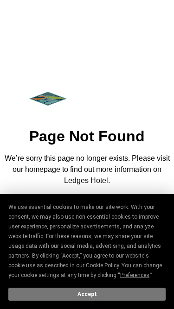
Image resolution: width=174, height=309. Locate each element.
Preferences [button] (134, 275)
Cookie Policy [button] (102, 265)
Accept (87, 294)
